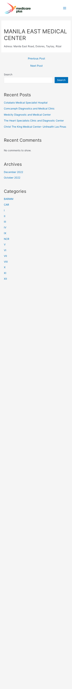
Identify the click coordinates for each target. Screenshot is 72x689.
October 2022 (12, 177)
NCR (6, 238)
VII (5, 255)
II (4, 216)
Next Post (36, 65)
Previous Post (36, 58)
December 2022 (13, 172)
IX (5, 233)
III (5, 221)
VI (5, 250)
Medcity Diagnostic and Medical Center (27, 114)
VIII (6, 261)
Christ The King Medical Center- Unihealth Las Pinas (35, 126)
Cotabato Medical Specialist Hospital (25, 102)
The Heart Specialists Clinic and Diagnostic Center (34, 120)
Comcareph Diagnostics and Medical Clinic (29, 108)
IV (5, 227)
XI (5, 273)
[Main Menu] (64, 8)
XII (5, 278)
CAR (6, 204)
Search (8, 74)
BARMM (8, 198)
